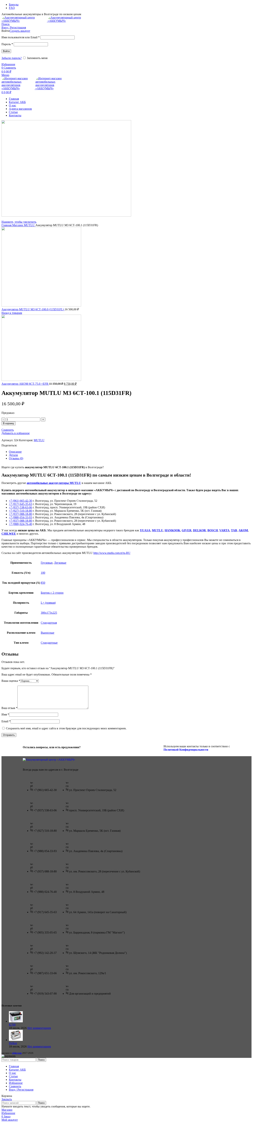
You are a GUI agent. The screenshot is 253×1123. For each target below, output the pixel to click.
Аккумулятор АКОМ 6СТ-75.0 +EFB (25, 383)
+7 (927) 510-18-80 (20, 510)
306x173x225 (49, 612)
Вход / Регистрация (21, 1089)
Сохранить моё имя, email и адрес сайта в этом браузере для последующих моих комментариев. (66, 728)
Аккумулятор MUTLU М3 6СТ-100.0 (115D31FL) (33, 309)
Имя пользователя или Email (20, 37)
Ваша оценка (10, 680)
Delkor (13, 1043)
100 (43, 572)
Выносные (47, 632)
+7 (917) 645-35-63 (20, 504)
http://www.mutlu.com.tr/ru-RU (111, 552)
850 (43, 582)
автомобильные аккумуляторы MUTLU (54, 483)
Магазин (18, 225)
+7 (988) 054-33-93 (20, 517)
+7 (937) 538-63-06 (20, 507)
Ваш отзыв (9, 708)
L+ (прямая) (48, 602)
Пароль (7, 44)
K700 (12, 1024)
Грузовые (47, 562)
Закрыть (6, 1099)
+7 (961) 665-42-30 (20, 500)
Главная (6, 225)
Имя (5, 714)
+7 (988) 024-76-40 (20, 524)
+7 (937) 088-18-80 (20, 514)
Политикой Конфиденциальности (186, 749)
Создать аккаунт (20, 30)
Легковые (60, 562)
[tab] (130, 451)
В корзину (8, 423)
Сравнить (15, 1086)
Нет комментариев (39, 1028)
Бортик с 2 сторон (52, 592)
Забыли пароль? (11, 58)
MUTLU (29, 225)
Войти (6, 51)
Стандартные (49, 642)
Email (6, 721)
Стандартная (49, 622)
